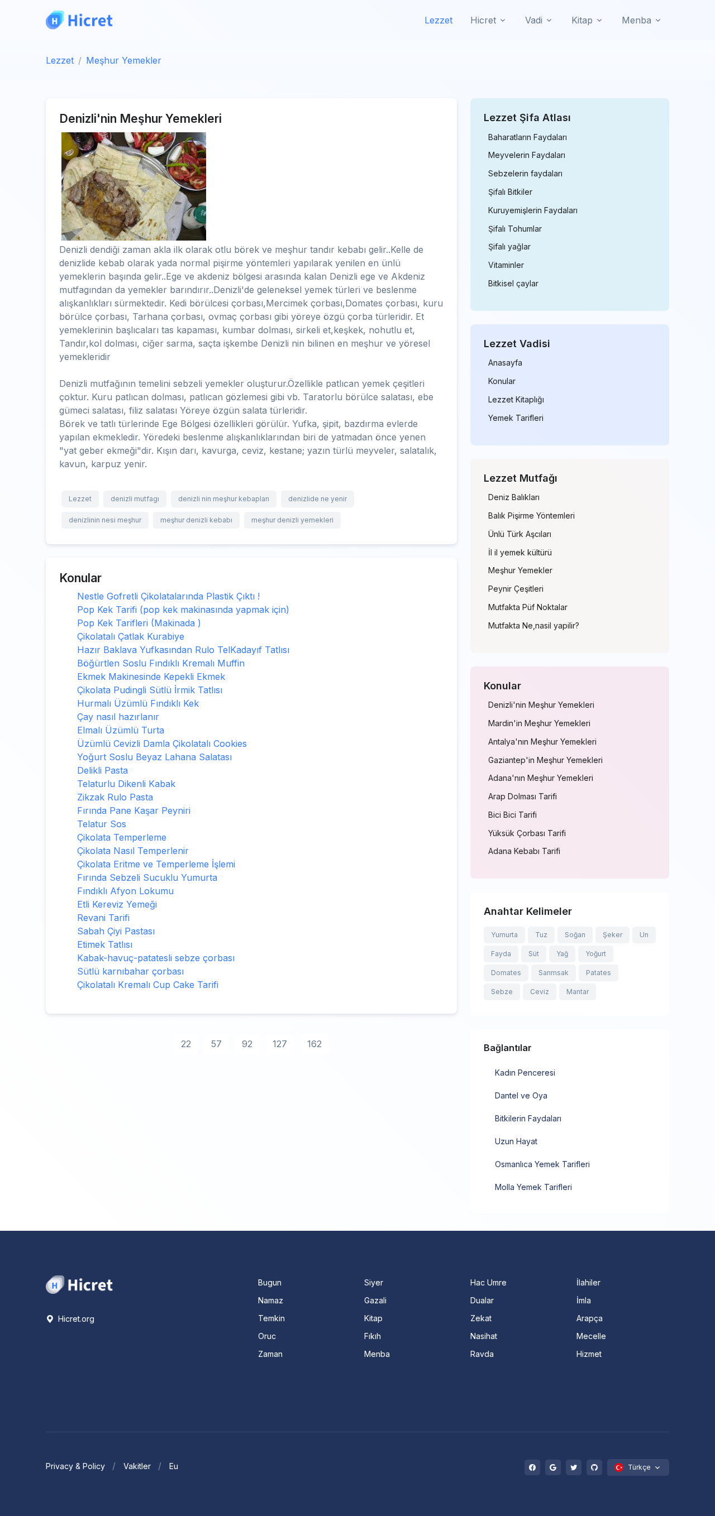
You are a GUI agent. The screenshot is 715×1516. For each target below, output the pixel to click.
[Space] (79, 1283)
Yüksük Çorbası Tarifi (527, 833)
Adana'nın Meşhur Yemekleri (540, 778)
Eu (173, 1466)
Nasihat (483, 1336)
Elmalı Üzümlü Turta (120, 730)
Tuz (541, 934)
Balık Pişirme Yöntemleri (531, 515)
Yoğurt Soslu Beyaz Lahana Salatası (154, 756)
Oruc (267, 1336)
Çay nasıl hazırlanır (118, 716)
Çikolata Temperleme (121, 837)
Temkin (271, 1318)
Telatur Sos (101, 823)
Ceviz (539, 991)
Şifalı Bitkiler (510, 192)
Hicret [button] (483, 20)
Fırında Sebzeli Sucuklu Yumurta (147, 877)
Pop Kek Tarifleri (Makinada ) (139, 623)
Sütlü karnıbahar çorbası (130, 971)
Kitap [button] (582, 20)
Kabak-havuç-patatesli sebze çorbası (156, 957)
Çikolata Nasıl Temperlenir (133, 850)
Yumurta (504, 934)
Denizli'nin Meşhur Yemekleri (541, 705)
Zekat (481, 1318)
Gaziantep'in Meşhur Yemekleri (545, 760)
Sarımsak (553, 972)
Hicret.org (75, 1318)
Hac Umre (488, 1282)
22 (186, 1043)
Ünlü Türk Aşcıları (519, 534)
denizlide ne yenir (317, 499)
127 (280, 1043)
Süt (533, 953)
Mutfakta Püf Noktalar (528, 607)
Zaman (270, 1354)
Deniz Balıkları (514, 497)
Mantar (577, 991)
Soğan (575, 934)
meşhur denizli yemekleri (292, 520)
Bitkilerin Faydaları (528, 1118)
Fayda (501, 953)
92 (247, 1043)
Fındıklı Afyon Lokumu (125, 890)
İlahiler (588, 1282)
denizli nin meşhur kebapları (223, 499)
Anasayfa (505, 362)
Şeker (612, 934)
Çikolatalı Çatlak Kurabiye (130, 636)
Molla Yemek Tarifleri (533, 1187)
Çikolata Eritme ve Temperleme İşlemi (156, 864)
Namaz (270, 1300)
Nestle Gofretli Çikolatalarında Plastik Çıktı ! (168, 596)
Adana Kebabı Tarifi (524, 851)
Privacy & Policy (75, 1466)
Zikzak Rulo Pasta (115, 797)
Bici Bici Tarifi (512, 814)
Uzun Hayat (516, 1141)
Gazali (375, 1300)
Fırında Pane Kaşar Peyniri (133, 810)
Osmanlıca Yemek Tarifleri (542, 1164)
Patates (598, 972)
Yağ (562, 953)
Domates (506, 972)
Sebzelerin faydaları (525, 173)
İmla (583, 1300)
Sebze (502, 991)
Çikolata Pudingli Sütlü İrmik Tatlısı (149, 689)
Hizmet (589, 1354)
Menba (377, 1354)
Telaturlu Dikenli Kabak (126, 783)
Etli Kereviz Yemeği (117, 904)
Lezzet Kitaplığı (516, 399)
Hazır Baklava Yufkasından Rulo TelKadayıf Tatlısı (183, 649)
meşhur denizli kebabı (196, 520)
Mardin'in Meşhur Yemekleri (539, 723)
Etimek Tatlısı (104, 944)
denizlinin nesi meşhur (105, 520)
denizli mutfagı (135, 499)
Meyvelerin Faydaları (526, 155)
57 (216, 1043)
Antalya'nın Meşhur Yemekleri (542, 741)
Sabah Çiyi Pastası (116, 931)
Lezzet (438, 20)
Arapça (589, 1318)
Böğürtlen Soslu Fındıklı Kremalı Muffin (161, 663)
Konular (502, 381)
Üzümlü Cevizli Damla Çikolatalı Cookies (162, 743)
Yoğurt (595, 953)
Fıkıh (372, 1336)
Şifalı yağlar (509, 246)
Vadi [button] (533, 20)
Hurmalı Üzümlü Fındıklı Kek (138, 703)
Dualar (482, 1300)
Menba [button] (636, 20)
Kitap (373, 1318)
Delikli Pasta (102, 770)
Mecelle (591, 1336)
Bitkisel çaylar (513, 283)
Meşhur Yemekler (123, 60)
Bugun (270, 1282)
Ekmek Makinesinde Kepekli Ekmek (151, 676)
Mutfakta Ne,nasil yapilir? (533, 625)
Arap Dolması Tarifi (522, 796)
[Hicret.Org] (79, 20)
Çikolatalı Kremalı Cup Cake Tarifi (147, 984)
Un (644, 934)
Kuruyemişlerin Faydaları (533, 210)
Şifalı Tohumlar (515, 228)
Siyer (373, 1282)
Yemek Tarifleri (516, 418)
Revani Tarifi (103, 917)
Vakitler (137, 1466)
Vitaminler (506, 265)
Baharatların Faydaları (527, 137)
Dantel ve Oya (521, 1095)
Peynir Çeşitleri (516, 588)
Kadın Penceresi (525, 1072)
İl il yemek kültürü (520, 552)
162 (314, 1043)
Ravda (482, 1354)
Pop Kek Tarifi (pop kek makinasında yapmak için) (183, 609)
